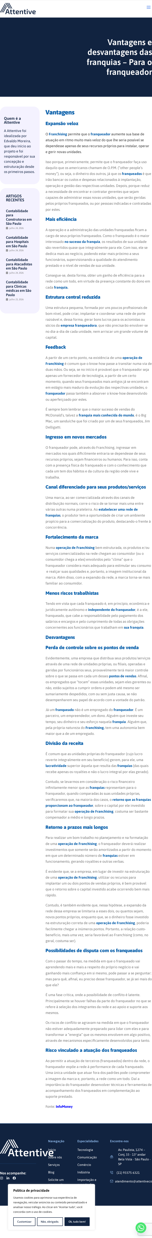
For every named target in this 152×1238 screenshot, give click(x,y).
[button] (148, 7)
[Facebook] (14, 1178)
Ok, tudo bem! (77, 1221)
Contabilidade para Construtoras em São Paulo (19, 217)
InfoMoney (64, 1106)
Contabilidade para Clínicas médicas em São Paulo (18, 288)
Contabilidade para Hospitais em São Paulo (17, 241)
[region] (51, 1207)
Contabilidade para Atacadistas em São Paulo (19, 264)
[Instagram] (1, 1178)
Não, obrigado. (50, 1221)
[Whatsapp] (141, 1227)
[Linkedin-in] (8, 1178)
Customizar (24, 1221)
